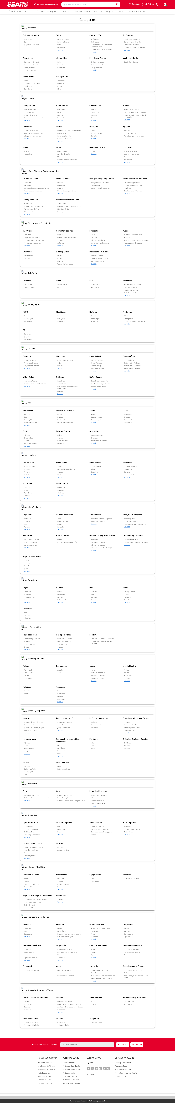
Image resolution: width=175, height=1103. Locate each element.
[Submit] (117, 4)
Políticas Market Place (71, 1080)
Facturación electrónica (46, 1069)
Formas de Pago (121, 1066)
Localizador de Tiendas (46, 1066)
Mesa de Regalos (49, 11)
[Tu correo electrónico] (87, 1044)
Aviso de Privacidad (70, 1063)
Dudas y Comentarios (123, 1063)
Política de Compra (70, 1076)
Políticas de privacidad (97, 1101)
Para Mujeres (123, 1044)
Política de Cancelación (71, 1066)
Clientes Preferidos (136, 11)
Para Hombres (137, 1044)
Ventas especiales (44, 1076)
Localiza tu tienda (81, 11)
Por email (90, 1075)
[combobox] (90, 4)
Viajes (121, 11)
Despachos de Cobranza (72, 1083)
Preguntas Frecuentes (123, 1069)
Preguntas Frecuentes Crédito (126, 1073)
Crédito (65, 11)
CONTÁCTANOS (94, 1058)
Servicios (98, 11)
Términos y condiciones (78, 1101)
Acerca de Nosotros (45, 1063)
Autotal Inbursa (120, 1076)
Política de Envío (69, 1073)
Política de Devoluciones (71, 1069)
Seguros (110, 11)
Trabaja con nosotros (45, 1073)
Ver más (60, 50)
